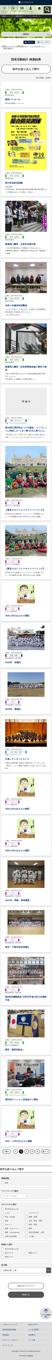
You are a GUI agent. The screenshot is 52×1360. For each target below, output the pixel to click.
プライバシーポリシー (10, 1340)
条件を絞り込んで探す (26, 69)
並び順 (4, 1265)
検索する (26, 1295)
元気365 (30, 1356)
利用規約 (5, 1335)
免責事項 (31, 1335)
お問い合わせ (22, 11)
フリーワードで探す (10, 1191)
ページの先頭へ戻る (46, 1316)
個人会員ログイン (30, 11)
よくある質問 (33, 1330)
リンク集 (31, 1340)
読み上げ (30, 42)
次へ (45, 1151)
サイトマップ (7, 1345)
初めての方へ (33, 1324)
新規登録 (13, 11)
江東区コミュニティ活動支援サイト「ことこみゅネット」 (23, 46)
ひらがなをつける (27, 2)
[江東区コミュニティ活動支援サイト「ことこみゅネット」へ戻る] (39, 8)
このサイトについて (4, 11)
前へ (7, 1151)
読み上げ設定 (45, 42)
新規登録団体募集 (9, 1330)
